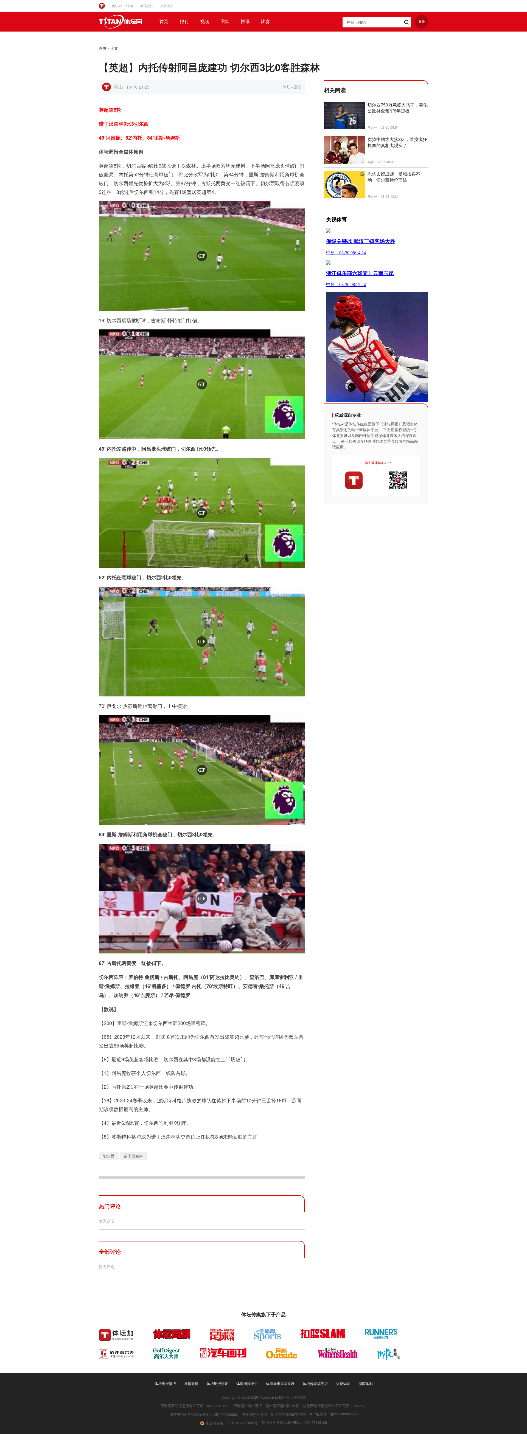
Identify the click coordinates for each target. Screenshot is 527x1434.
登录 (421, 21)
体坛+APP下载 (122, 5)
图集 (224, 21)
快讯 (245, 21)
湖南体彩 (365, 1383)
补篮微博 (191, 1383)
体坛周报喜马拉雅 (280, 1383)
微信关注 (146, 5)
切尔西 (108, 1156)
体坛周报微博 (165, 1383)
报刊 (184, 21)
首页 (163, 21)
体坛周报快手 (247, 1383)
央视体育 (343, 1383)
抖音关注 (166, 5)
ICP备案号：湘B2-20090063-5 (334, 1413)
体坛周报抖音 (217, 1383)
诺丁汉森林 (133, 1156)
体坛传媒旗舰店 (315, 1383)
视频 (204, 21)
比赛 (265, 21)
